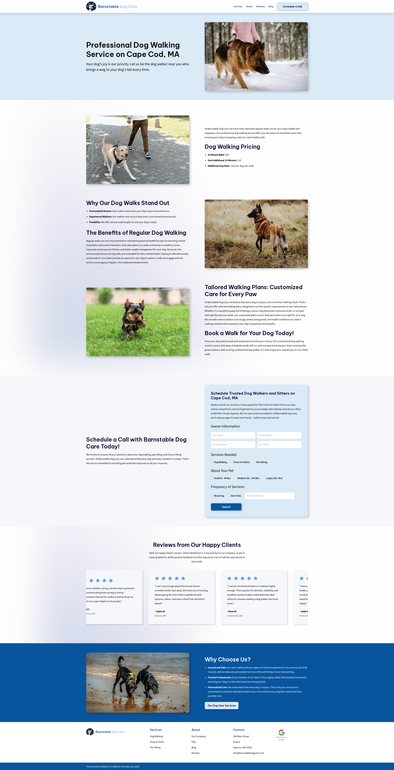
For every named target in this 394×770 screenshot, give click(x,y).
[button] (238, 6)
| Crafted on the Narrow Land (124, 766)
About (249, 6)
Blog (271, 6)
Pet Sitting (155, 747)
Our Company (198, 736)
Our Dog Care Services (222, 705)
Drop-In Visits (157, 742)
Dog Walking (156, 736)
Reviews (260, 6)
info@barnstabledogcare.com (248, 753)
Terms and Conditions (97, 766)
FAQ (193, 742)
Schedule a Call (292, 6)
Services (238, 6)
